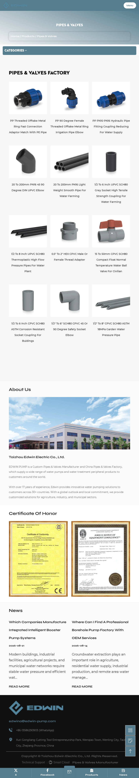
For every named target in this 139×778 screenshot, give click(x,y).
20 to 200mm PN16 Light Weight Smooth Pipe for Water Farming (69, 190)
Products (28, 36)
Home (15, 36)
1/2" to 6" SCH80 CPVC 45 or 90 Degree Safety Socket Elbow (69, 329)
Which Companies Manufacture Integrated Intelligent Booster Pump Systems (37, 630)
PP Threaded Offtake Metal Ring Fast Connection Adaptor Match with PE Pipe (28, 126)
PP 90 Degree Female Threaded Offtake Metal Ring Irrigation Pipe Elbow (69, 126)
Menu (130, 5)
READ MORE (19, 686)
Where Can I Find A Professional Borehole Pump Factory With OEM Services (100, 630)
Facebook (47, 774)
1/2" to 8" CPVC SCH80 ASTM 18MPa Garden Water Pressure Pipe (111, 329)
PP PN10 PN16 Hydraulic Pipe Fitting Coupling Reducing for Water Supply (111, 126)
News (123, 774)
